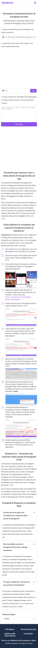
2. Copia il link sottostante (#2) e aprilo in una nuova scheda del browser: (17, 44)
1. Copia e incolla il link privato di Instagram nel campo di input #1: (17, 31)
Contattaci (28, 633)
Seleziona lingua (8, 614)
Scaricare (19, 124)
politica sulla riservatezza (9, 634)
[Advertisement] (19, 68)
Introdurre (9, 629)
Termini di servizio (28, 629)
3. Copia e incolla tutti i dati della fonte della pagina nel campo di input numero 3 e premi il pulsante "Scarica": (19, 100)
